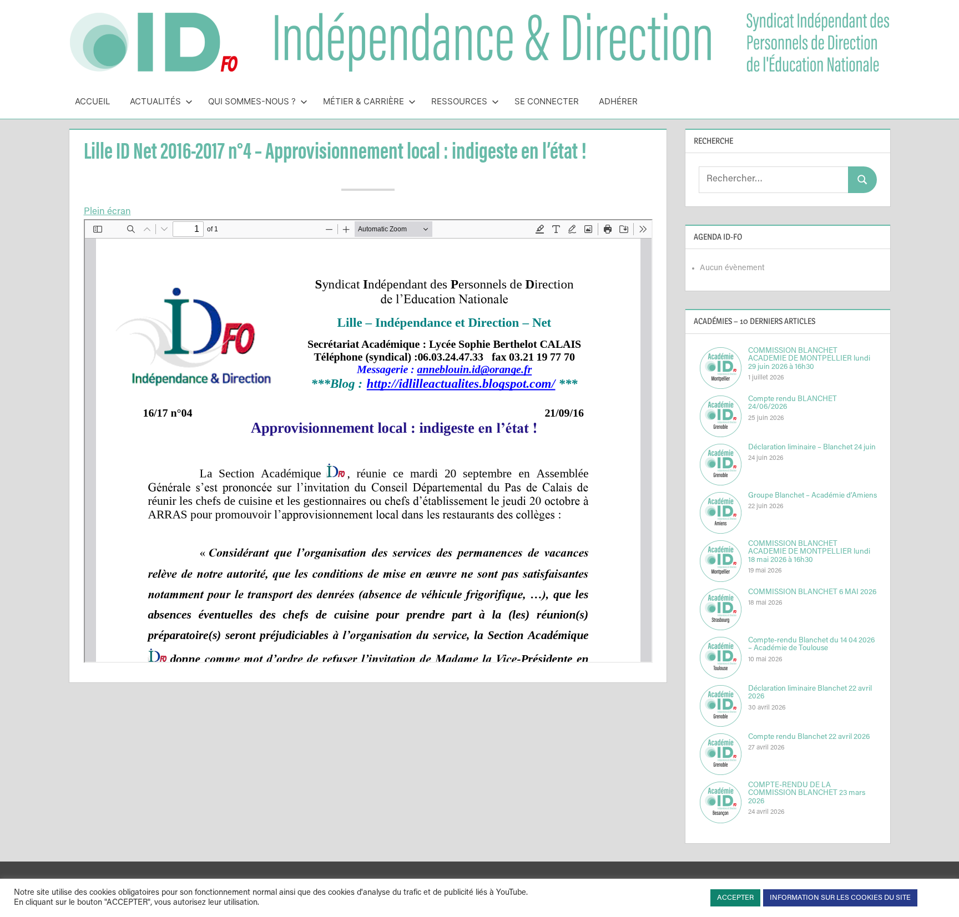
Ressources (459, 101)
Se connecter (546, 101)
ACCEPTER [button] (735, 897)
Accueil (92, 101)
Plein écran (107, 212)
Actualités (155, 101)
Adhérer (618, 101)
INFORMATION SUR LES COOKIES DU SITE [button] (840, 897)
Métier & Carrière (363, 101)
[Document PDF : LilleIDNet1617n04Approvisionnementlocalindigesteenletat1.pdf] (368, 441)
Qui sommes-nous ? (252, 101)
